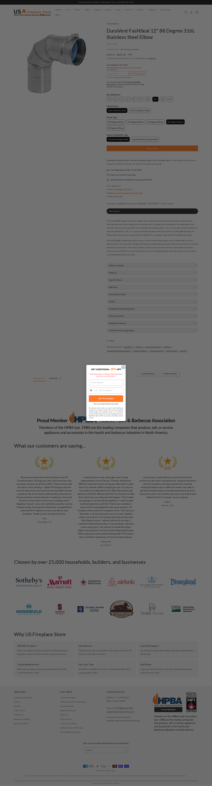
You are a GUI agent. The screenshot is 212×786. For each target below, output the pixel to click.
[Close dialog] (123, 367)
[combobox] (93, 390)
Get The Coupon (106, 398)
